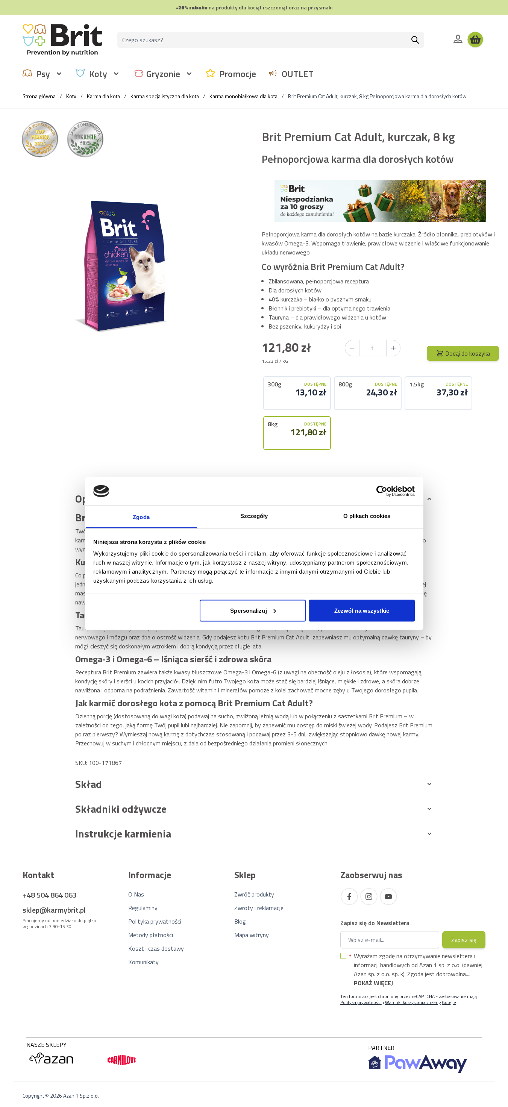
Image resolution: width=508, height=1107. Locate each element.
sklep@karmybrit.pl (54, 910)
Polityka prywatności (154, 921)
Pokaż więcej (373, 982)
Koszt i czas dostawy (156, 948)
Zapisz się (463, 939)
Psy (43, 73)
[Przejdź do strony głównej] (62, 40)
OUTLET (298, 73)
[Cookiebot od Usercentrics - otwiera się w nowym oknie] (382, 491)
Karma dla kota (103, 96)
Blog (240, 921)
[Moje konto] (458, 39)
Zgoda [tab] (141, 517)
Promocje (237, 73)
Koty (98, 73)
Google (449, 1002)
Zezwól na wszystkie (361, 610)
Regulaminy (143, 907)
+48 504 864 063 (50, 895)
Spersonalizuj (248, 610)
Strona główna (39, 96)
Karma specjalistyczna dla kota (164, 96)
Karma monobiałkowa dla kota (243, 96)
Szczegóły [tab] (254, 516)
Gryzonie (163, 73)
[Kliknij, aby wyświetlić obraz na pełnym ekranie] (127, 269)
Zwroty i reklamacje (259, 907)
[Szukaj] (415, 40)
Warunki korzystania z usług (413, 1002)
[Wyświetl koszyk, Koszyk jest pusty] (475, 39)
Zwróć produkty (254, 894)
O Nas (136, 894)
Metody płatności (150, 934)
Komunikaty (143, 961)
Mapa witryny (251, 934)
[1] (393, 348)
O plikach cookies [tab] (367, 516)
